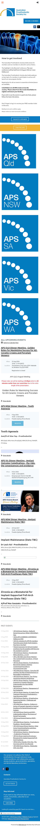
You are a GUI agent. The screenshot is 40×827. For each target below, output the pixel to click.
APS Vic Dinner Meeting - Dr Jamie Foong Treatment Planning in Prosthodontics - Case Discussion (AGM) (26, 694)
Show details (7, 401)
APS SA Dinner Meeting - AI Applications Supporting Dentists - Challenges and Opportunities (25, 700)
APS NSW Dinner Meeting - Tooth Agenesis (17, 407)
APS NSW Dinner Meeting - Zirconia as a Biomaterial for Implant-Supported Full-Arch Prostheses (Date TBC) (20, 571)
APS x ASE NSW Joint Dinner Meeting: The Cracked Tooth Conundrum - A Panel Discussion (25, 658)
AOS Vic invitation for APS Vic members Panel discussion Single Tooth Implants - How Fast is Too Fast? (25, 643)
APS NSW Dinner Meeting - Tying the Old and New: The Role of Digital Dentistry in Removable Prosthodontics (26, 672)
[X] (38, 26)
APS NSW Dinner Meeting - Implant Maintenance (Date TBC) (18, 520)
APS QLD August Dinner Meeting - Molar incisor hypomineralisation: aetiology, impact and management (25, 728)
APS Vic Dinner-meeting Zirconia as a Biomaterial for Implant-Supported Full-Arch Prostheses (25, 738)
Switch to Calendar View (10, 342)
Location (7, 365)
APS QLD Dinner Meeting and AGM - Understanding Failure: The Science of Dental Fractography (24, 714)
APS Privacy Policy (15, 817)
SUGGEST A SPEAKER (20, 119)
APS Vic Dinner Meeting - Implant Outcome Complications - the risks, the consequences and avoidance (18, 463)
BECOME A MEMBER (31, 21)
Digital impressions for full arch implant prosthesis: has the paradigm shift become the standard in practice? (26, 649)
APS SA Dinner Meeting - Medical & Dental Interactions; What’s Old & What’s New (25, 633)
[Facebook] (34, 26)
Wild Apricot (22, 824)
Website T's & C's (27, 817)
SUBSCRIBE (9, 803)
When (8, 361)
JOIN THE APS (20, 127)
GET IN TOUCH (10, 783)
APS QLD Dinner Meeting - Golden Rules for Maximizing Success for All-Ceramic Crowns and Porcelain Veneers (19, 351)
